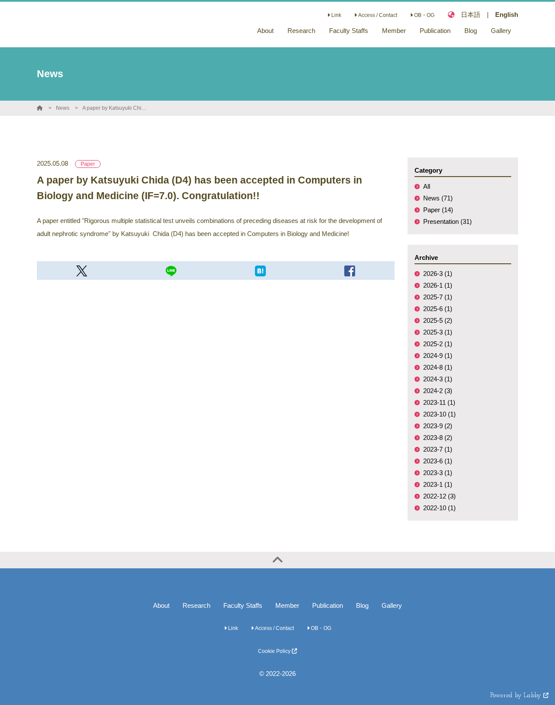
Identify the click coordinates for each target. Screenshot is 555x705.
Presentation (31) (447, 221)
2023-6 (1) (437, 461)
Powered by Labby (516, 695)
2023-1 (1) (437, 484)
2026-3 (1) (437, 273)
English (506, 14)
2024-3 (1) (437, 379)
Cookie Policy (275, 651)
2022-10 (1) (439, 508)
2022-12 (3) (439, 496)
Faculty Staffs (242, 605)
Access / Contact (377, 15)
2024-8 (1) (437, 367)
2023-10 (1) (439, 414)
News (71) (438, 198)
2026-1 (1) (437, 285)
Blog (362, 605)
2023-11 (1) (439, 402)
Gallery (392, 605)
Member (287, 605)
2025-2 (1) (437, 344)
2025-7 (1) (437, 297)
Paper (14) (438, 209)
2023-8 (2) (437, 437)
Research (196, 605)
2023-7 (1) (437, 449)
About (161, 605)
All (426, 186)
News (62, 108)
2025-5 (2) (437, 320)
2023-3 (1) (437, 472)
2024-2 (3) (437, 390)
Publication (327, 605)
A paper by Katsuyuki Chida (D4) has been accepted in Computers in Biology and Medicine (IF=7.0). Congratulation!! (114, 108)
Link (335, 15)
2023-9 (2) (437, 426)
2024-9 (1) (437, 355)
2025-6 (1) (437, 308)
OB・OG (423, 15)
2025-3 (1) (437, 332)
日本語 (470, 14)
